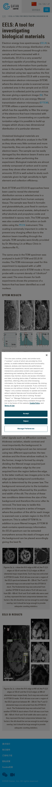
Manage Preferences (25, 429)
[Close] (46, 355)
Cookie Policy (35, 403)
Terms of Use (9, 406)
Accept (26, 413)
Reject (25, 421)
